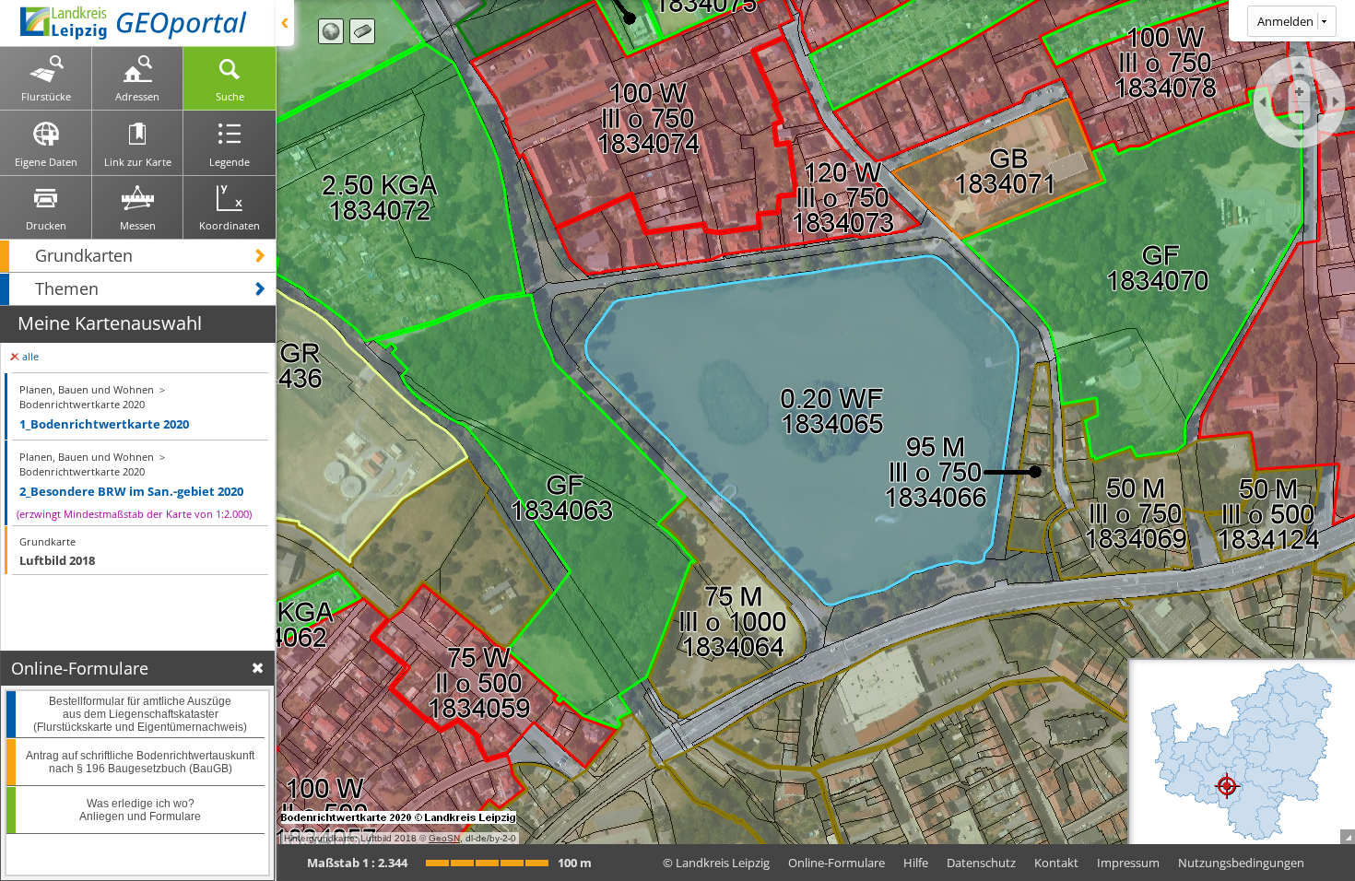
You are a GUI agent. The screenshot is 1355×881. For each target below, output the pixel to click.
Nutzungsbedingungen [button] (1241, 862)
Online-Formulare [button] (836, 862)
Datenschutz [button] (981, 862)
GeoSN (444, 838)
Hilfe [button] (915, 862)
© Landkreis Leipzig (716, 862)
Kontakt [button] (1056, 862)
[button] (138, 256)
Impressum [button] (1128, 862)
